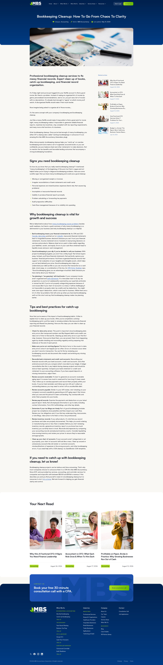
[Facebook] (34, 654)
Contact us (128, 3)
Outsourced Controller (62, 648)
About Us (103, 611)
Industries (82, 3)
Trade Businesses (88, 628)
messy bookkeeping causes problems (65, 224)
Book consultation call (119, 588)
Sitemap (119, 661)
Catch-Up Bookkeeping (63, 617)
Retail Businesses (88, 625)
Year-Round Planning (62, 625)
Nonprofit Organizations (90, 617)
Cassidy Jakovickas (39, 236)
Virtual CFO (59, 637)
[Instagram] (38, 654)
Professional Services (89, 614)
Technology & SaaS (88, 634)
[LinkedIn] (42, 654)
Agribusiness (86, 631)
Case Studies (105, 631)
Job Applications (123, 614)
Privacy (126, 661)
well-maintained (52, 278)
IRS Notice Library (106, 634)
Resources (101, 3)
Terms (131, 661)
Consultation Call (124, 611)
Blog (102, 629)
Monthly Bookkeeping (62, 614)
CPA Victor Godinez (75, 268)
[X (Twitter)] (31, 654)
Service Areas (91, 3)
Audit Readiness (61, 651)
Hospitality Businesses (89, 623)
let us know (47, 479)
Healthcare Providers (89, 620)
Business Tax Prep (61, 628)
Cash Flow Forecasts (62, 640)
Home (50, 3)
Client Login (118, 3)
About (55, 3)
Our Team (104, 614)
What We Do (63, 3)
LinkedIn (60, 236)
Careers (103, 617)
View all (58, 619)
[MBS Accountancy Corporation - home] (35, 4)
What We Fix (74, 3)
